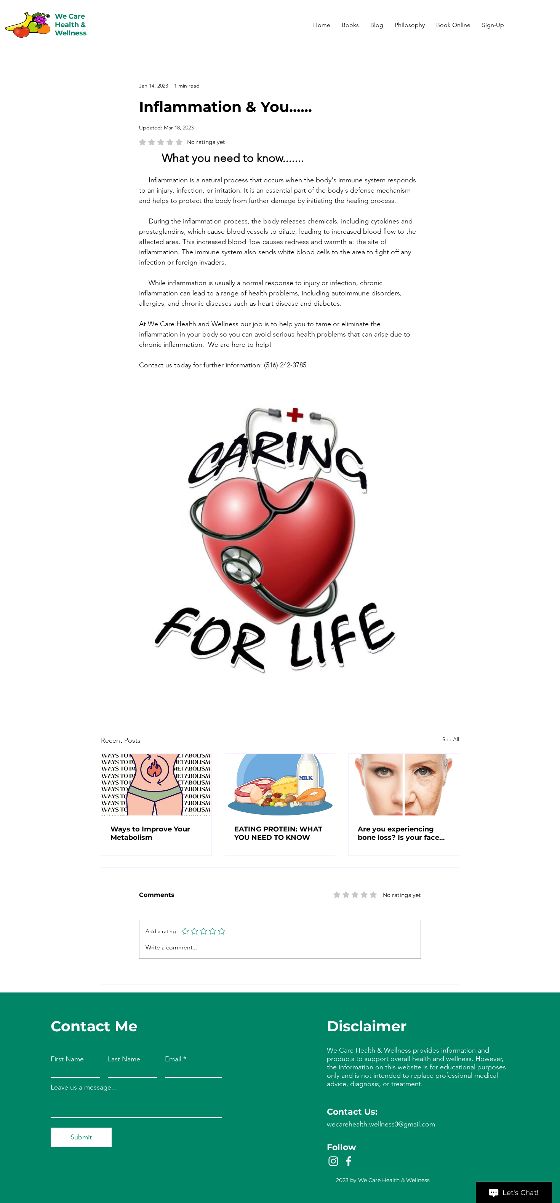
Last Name (124, 1059)
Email (173, 1059)
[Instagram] (333, 1161)
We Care (70, 16)
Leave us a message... (84, 1087)
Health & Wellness (71, 29)
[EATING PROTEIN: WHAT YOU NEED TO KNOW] (280, 784)
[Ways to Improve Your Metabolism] (156, 784)
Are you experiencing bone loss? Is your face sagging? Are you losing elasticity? (401, 833)
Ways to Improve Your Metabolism (150, 833)
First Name (67, 1059)
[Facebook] (348, 1161)
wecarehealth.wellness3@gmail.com (381, 1124)
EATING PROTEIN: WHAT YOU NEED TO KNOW (278, 833)
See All (450, 739)
